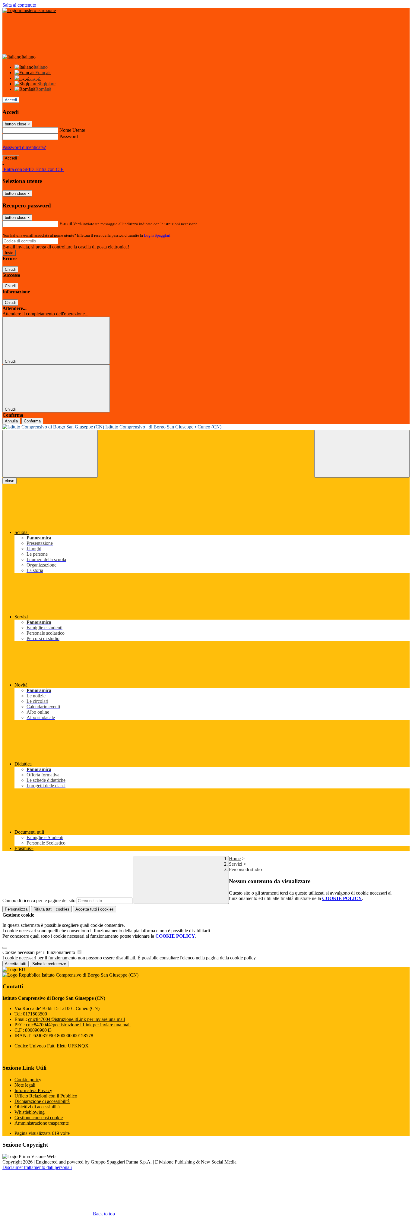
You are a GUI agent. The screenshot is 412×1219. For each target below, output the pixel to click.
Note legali (24, 1085)
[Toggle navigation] (50, 454)
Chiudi (10, 269)
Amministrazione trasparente (41, 1123)
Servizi (235, 864)
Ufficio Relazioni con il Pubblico (45, 1095)
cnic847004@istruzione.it (76, 1019)
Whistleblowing (29, 1112)
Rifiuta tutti (51, 909)
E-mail (65, 223)
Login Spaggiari (157, 235)
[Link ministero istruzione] (29, 10)
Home (235, 858)
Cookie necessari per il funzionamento (39, 952)
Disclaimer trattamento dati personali (37, 1167)
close (9, 480)
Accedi (11, 100)
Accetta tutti (94, 909)
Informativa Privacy (33, 1090)
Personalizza (16, 909)
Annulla (11, 421)
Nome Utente (72, 130)
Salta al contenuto (19, 5)
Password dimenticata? (24, 147)
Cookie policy (27, 1079)
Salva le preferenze (49, 964)
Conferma (32, 421)
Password (68, 136)
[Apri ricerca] (362, 454)
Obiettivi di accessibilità (37, 1106)
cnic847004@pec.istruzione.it (78, 1024)
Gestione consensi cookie (38, 1117)
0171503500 (35, 1013)
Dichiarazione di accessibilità (42, 1101)
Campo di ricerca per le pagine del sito (38, 900)
